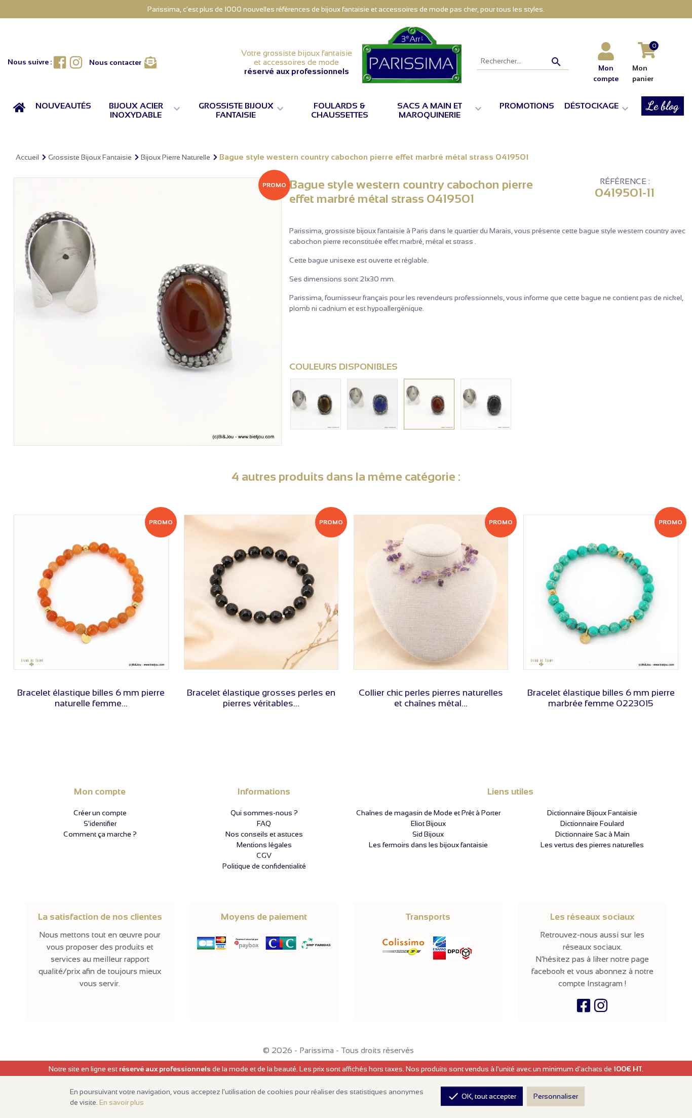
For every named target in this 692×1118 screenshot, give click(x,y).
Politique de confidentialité (264, 866)
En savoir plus (121, 1102)
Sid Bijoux (428, 834)
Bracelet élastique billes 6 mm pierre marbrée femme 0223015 (601, 698)
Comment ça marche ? (100, 834)
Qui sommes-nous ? (264, 813)
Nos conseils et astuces (264, 834)
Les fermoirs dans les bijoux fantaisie (428, 845)
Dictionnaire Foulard (592, 823)
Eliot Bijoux (428, 823)
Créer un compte (100, 813)
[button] (144, 110)
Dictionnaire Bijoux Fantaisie (592, 813)
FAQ (264, 823)
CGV (264, 855)
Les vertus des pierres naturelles (592, 845)
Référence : (625, 181)
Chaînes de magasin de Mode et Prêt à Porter (428, 813)
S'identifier (100, 823)
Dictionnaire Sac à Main (592, 834)
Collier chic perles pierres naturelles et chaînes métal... (431, 698)
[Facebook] (583, 1007)
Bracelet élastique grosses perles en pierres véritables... (261, 698)
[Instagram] (600, 1007)
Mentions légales (264, 845)
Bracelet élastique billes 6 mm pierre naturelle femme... (91, 698)
